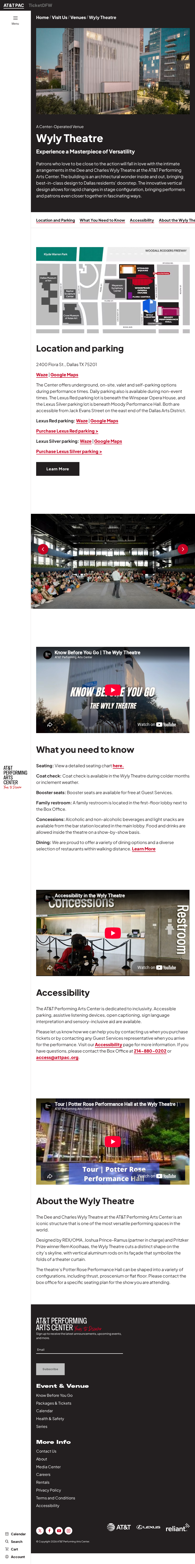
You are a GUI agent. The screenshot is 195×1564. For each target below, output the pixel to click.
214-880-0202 (150, 1051)
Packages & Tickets (53, 1403)
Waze (42, 374)
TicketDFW (40, 5)
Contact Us (46, 1451)
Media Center (48, 1466)
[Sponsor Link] (119, 1527)
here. (118, 765)
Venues (78, 17)
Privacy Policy (48, 1490)
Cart (14, 1549)
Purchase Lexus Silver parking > (69, 451)
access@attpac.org (57, 1057)
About (41, 1458)
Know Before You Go (54, 1395)
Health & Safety (50, 1418)
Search (16, 1541)
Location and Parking (55, 220)
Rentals (42, 1482)
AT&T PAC (14, 5)
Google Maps (64, 374)
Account (18, 1556)
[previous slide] (43, 550)
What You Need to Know (102, 220)
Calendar (18, 1534)
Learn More (57, 468)
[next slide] (183, 550)
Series (41, 1426)
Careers (43, 1474)
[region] (113, 561)
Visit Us (59, 17)
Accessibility (142, 220)
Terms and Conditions (55, 1497)
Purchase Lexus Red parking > (67, 431)
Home (42, 17)
